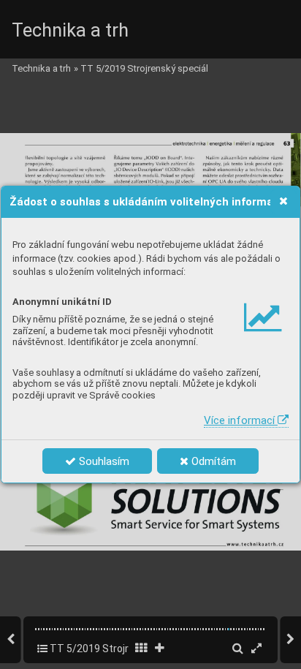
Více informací (241, 420)
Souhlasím (102, 461)
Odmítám (212, 461)
